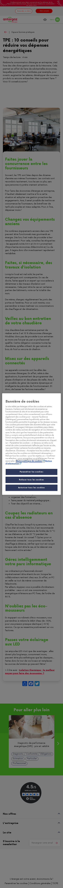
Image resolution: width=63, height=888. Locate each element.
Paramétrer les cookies (31, 472)
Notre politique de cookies (29, 461)
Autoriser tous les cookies (31, 488)
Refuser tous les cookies (31, 480)
